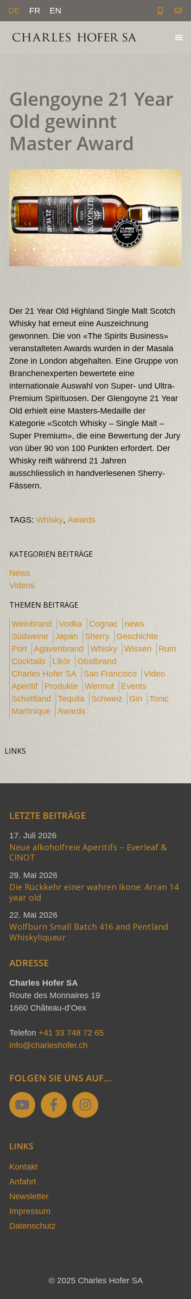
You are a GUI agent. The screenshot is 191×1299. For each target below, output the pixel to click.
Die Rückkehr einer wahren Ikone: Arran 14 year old (93, 892)
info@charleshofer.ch (48, 1045)
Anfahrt (22, 1181)
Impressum (30, 1211)
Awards (82, 519)
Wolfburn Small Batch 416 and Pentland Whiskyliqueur (88, 932)
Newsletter (29, 1196)
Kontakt (23, 1166)
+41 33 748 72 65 (71, 1032)
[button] (179, 37)
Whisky (49, 519)
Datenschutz (32, 1226)
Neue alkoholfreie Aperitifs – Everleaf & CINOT (88, 852)
